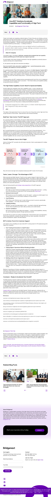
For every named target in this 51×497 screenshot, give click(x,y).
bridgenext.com (6, 419)
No (39, 492)
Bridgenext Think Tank (23, 26)
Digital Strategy (12, 346)
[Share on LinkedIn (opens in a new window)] (17, 32)
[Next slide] (46, 390)
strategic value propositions (24, 185)
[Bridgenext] (8, 2)
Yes (35, 492)
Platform (39, 346)
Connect (39, 430)
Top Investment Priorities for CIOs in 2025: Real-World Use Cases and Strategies (12, 386)
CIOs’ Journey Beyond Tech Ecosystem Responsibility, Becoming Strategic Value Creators (37, 386)
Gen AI (29, 346)
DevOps (39, 344)
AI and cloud (38, 191)
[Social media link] (4, 479)
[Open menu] (47, 2)
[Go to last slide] (4, 390)
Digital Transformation (22, 346)
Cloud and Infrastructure (18, 344)
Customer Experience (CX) (30, 344)
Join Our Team (29, 458)
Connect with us (7, 290)
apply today (40, 459)
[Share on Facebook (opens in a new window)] (13, 32)
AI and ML (9, 344)
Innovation (34, 346)
